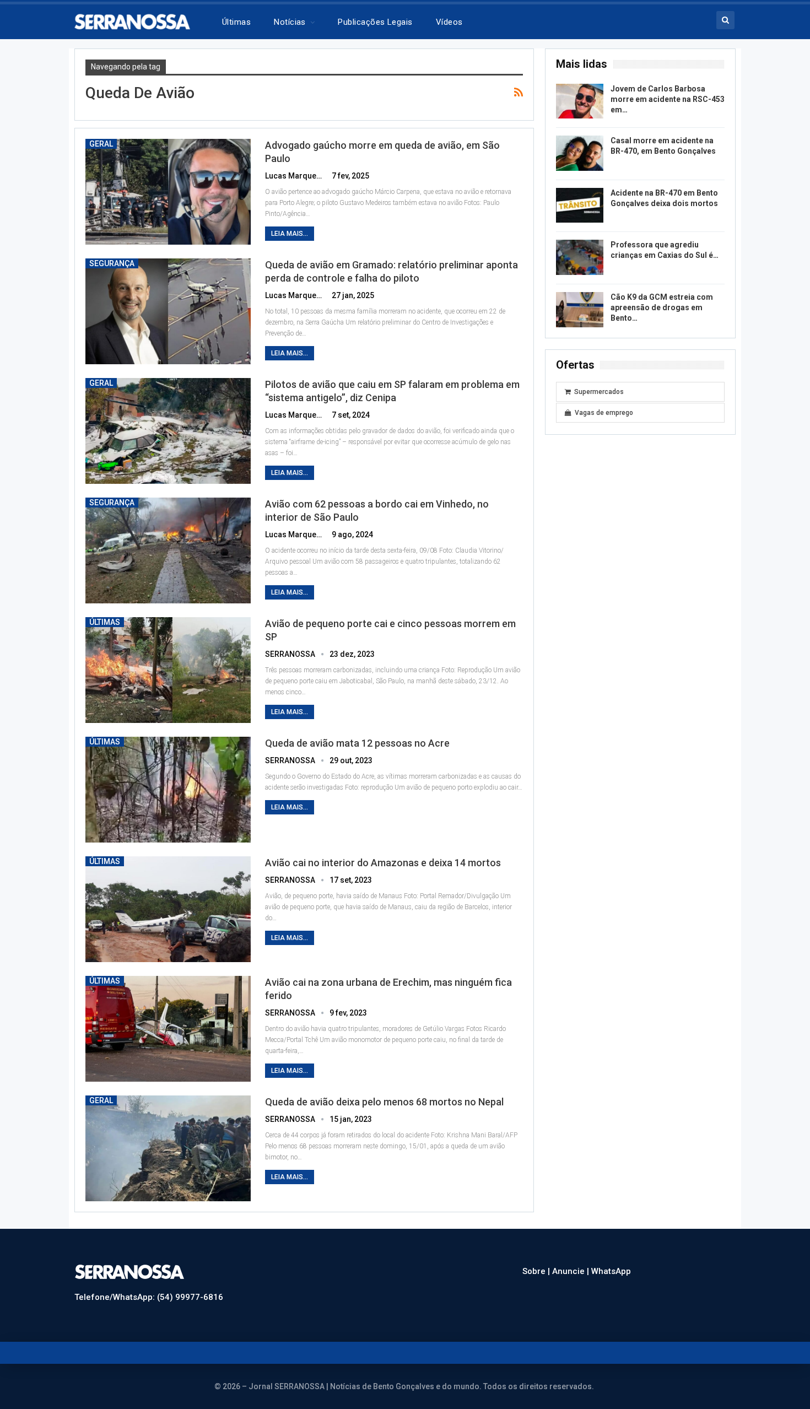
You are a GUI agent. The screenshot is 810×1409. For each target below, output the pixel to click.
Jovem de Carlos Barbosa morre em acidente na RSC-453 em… (668, 99)
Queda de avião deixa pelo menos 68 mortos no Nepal (384, 1102)
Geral (101, 143)
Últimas (236, 22)
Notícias (290, 22)
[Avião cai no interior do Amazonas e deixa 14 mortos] (168, 909)
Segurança (111, 263)
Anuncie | (571, 1271)
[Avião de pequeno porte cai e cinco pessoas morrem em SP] (168, 670)
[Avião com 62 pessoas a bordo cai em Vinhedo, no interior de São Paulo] (168, 550)
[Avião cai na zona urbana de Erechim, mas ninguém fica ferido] (168, 1029)
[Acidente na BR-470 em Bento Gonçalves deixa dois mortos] (579, 205)
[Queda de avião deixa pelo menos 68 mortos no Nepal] (168, 1148)
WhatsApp (611, 1271)
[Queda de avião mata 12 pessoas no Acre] (168, 790)
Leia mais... (289, 233)
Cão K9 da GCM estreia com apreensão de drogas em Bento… (662, 307)
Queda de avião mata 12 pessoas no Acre (357, 743)
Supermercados (599, 392)
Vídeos (449, 22)
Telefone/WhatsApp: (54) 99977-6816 (148, 1297)
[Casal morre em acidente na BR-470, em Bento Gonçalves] (579, 153)
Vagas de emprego (604, 413)
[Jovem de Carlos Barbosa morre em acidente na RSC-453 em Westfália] (579, 101)
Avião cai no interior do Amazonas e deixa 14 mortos (383, 862)
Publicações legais (375, 22)
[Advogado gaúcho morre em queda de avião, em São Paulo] (168, 192)
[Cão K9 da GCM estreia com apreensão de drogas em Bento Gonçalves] (579, 309)
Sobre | (537, 1271)
